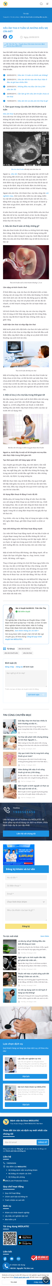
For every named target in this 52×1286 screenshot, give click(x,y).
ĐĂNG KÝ (42, 1142)
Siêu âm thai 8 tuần (17, 169)
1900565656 (11, 1163)
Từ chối (14, 1282)
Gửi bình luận (33, 694)
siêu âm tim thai (24, 649)
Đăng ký (19, 667)
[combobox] (26, 902)
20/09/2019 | (27, 75)
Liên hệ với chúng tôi (26, 833)
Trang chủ (6, 17)
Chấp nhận (38, 1282)
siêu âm (14, 174)
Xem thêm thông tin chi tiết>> (27, 630)
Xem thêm (45, 936)
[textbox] (26, 901)
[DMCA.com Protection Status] (15, 1180)
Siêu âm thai (8, 114)
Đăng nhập (10, 667)
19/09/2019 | (27, 101)
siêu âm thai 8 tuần (11, 653)
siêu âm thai (27, 653)
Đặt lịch (26, 1076)
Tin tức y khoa (15, 17)
